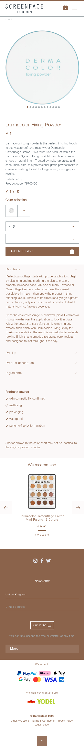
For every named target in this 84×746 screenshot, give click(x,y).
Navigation (74, 7)
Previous (6, 507)
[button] (65, 8)
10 (53, 107)
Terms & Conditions (43, 721)
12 (59, 107)
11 (56, 107)
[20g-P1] (12, 211)
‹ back (9, 19)
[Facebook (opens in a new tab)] (42, 560)
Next (78, 507)
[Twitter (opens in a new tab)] (48, 560)
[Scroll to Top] (42, 741)
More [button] (14, 649)
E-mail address (15, 607)
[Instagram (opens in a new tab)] (35, 560)
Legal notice (41, 724)
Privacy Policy (64, 721)
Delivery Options (20, 721)
